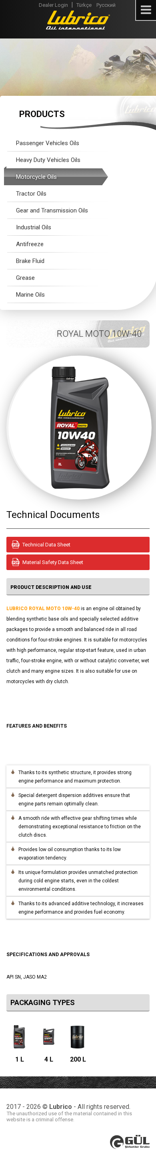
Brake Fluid (30, 261)
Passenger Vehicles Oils (47, 143)
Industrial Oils (33, 227)
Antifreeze (30, 244)
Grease (25, 277)
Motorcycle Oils (36, 176)
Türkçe (84, 5)
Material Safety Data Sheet (52, 562)
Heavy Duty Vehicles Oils (48, 160)
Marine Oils (30, 294)
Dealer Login (53, 5)
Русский (106, 5)
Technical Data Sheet (46, 545)
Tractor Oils (31, 193)
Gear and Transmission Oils (52, 210)
